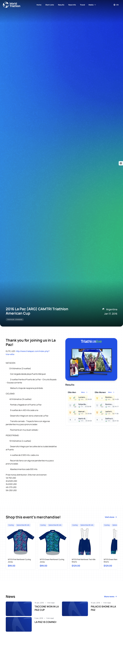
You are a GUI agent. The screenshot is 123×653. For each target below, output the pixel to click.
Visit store (109, 517)
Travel (82, 5)
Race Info (72, 5)
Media (91, 5)
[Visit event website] (121, 163)
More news (109, 596)
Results (61, 5)
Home (39, 5)
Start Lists (49, 5)
